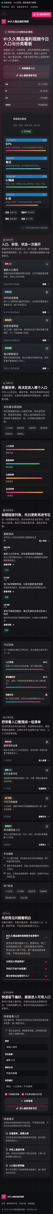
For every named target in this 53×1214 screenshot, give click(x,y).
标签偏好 (9, 1080)
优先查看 (9, 1054)
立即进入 (42, 844)
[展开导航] (4, 14)
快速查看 (34, 7)
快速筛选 (42, 788)
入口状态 (8, 891)
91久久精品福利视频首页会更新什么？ (22, 936)
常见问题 (23, 898)
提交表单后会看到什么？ (18, 975)
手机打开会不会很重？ (17, 968)
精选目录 (31, 891)
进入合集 (42, 760)
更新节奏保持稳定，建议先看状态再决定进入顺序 (25, 612)
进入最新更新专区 (43, 14)
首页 (13, 7)
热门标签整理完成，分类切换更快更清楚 (23, 584)
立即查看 (28, 1101)
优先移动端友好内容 (33, 1094)
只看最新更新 (14, 1094)
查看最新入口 (28, 68)
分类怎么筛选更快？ (16, 961)
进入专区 (43, 541)
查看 (44, 284)
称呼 (7, 1041)
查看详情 (7, 564)
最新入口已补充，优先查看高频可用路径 (23, 553)
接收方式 (9, 1067)
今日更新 (20, 891)
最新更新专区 (22, 7)
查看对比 (42, 816)
